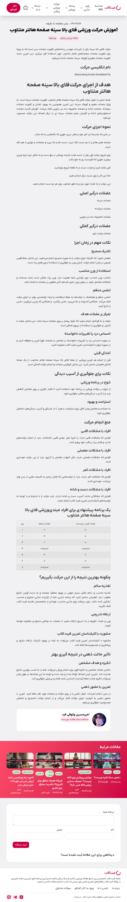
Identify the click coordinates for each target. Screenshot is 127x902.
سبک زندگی (50, 774)
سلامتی (107, 772)
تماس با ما (102, 888)
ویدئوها (52, 38)
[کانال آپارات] (9, 897)
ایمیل (59, 829)
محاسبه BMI (99, 7)
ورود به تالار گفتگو (84, 888)
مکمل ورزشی (85, 772)
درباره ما (116, 888)
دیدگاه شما (108, 812)
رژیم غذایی (87, 7)
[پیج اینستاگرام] (21, 897)
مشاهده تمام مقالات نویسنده (74, 719)
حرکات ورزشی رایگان (56, 8)
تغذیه (117, 772)
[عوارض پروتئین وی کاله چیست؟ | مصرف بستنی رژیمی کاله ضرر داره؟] (78, 773)
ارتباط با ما (37, 7)
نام (112, 829)
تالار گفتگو (13, 7)
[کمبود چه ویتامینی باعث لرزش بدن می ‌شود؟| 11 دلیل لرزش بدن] (20, 773)
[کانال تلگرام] (15, 897)
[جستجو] (25, 8)
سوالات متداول (63, 888)
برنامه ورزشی (71, 7)
